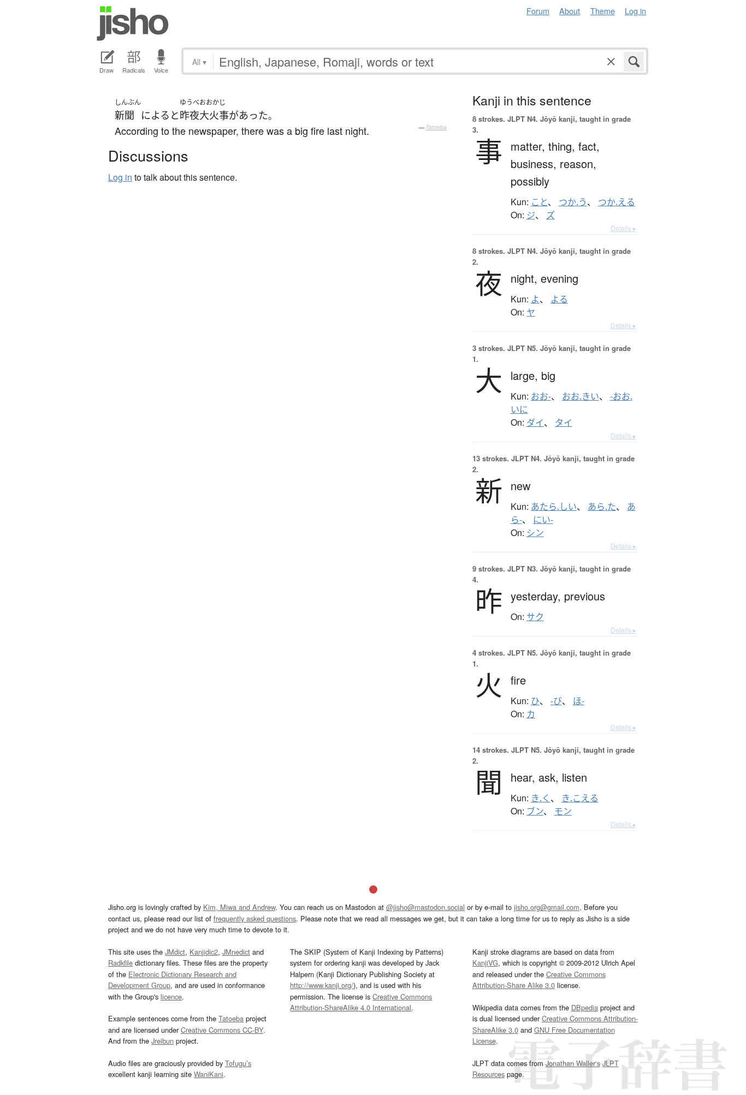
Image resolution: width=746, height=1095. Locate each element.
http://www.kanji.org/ (321, 985)
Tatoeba (436, 127)
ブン (534, 811)
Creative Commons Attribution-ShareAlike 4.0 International (361, 1002)
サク (535, 617)
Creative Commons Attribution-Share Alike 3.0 (539, 979)
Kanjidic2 (204, 952)
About (569, 10)
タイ (563, 422)
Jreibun (162, 1041)
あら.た (602, 507)
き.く (540, 798)
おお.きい (580, 396)
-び (556, 701)
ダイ (535, 422)
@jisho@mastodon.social (425, 907)
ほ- (578, 701)
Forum (537, 10)
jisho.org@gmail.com (546, 907)
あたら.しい (554, 507)
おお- (541, 396)
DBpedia (584, 1007)
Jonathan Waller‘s (573, 1063)
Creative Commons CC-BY (222, 1030)
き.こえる (580, 798)
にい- (543, 520)
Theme (602, 10)
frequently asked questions (255, 918)
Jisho (133, 23)
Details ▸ (623, 228)
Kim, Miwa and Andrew (239, 907)
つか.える (616, 202)
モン (563, 811)
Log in (635, 10)
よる (559, 299)
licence (171, 996)
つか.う (573, 202)
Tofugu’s (238, 1063)
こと (539, 202)
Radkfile (120, 962)
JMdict (175, 952)
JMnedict (236, 952)
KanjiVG (485, 962)
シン (535, 533)
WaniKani (208, 1074)
